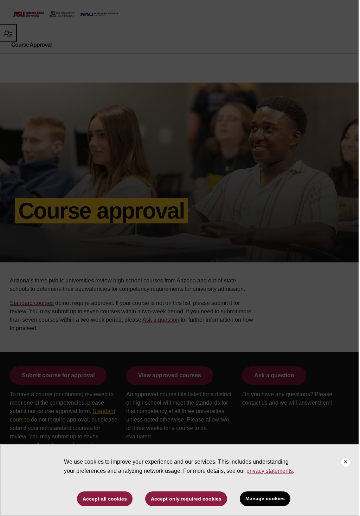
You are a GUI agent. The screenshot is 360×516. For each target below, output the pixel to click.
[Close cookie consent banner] (346, 462)
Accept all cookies (105, 499)
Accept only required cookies (186, 499)
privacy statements (269, 471)
